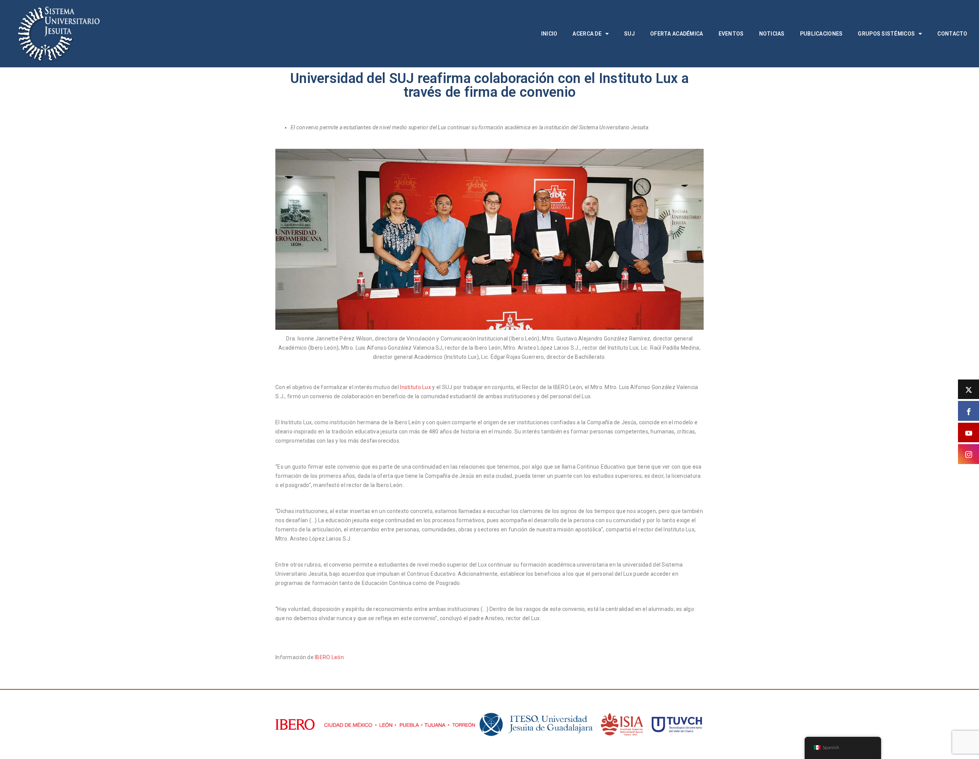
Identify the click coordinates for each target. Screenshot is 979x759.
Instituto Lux (415, 387)
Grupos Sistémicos (886, 34)
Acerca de (587, 34)
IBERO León (329, 657)
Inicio (549, 34)
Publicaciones (821, 34)
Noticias (772, 34)
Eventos (731, 34)
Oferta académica (676, 34)
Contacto (952, 34)
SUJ (629, 34)
